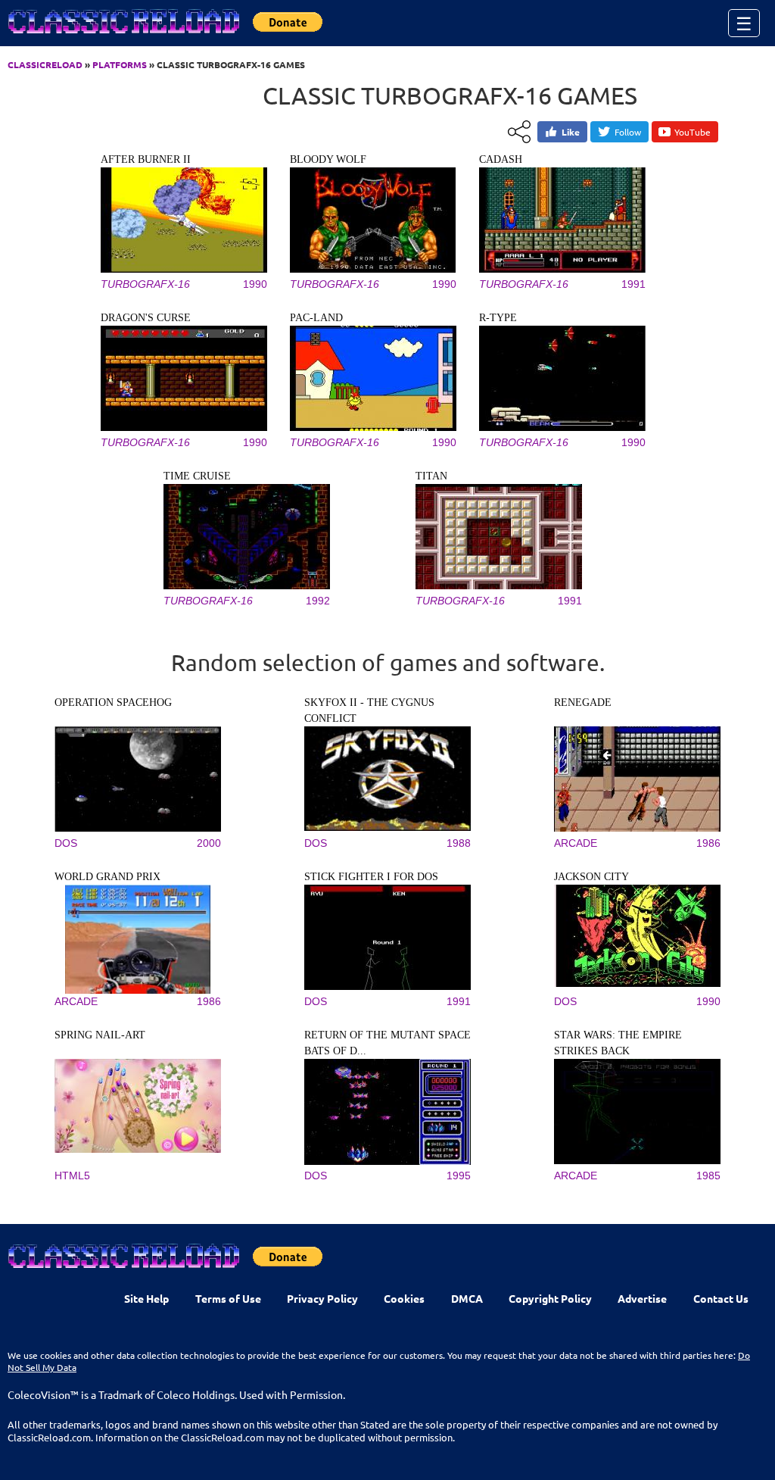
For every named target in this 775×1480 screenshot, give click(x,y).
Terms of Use (228, 1298)
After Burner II (146, 159)
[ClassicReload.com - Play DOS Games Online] (122, 36)
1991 (633, 284)
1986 (708, 843)
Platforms (119, 64)
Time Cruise (197, 476)
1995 (459, 1175)
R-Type (498, 317)
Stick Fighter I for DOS (371, 876)
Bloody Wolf (328, 159)
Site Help (146, 1298)
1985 (708, 1175)
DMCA (467, 1298)
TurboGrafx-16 (145, 284)
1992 (318, 601)
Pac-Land (316, 317)
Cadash (500, 159)
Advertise (642, 1298)
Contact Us (721, 1298)
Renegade (583, 702)
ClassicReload (45, 64)
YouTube (692, 132)
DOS (65, 843)
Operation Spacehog (113, 702)
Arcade (575, 843)
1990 (255, 284)
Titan (431, 476)
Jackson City (591, 876)
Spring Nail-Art (99, 1035)
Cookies (404, 1298)
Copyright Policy (550, 1298)
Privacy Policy (322, 1298)
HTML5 (72, 1175)
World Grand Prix (107, 876)
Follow (628, 132)
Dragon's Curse (146, 317)
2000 (209, 843)
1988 (459, 843)
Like (571, 132)
